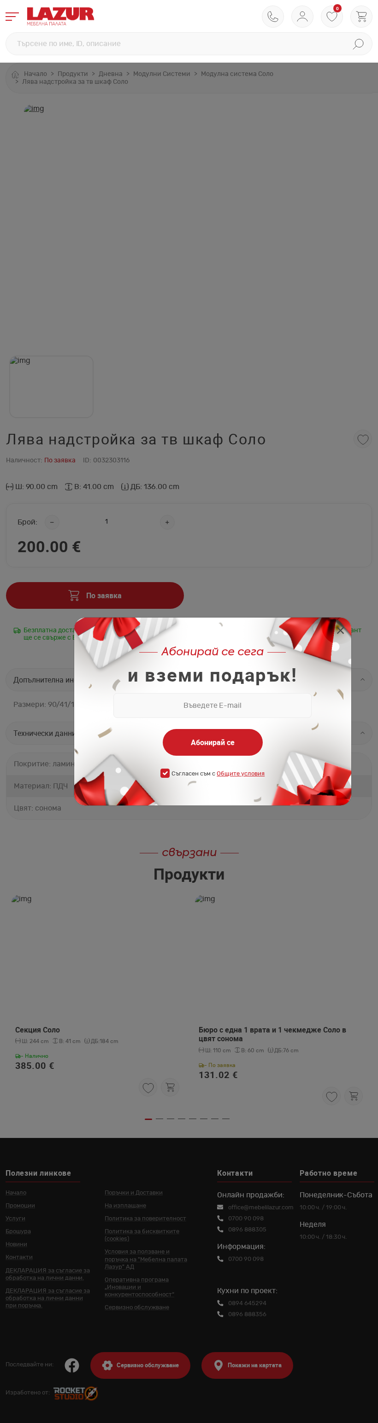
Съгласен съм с (218, 774)
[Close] (340, 631)
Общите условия (241, 774)
